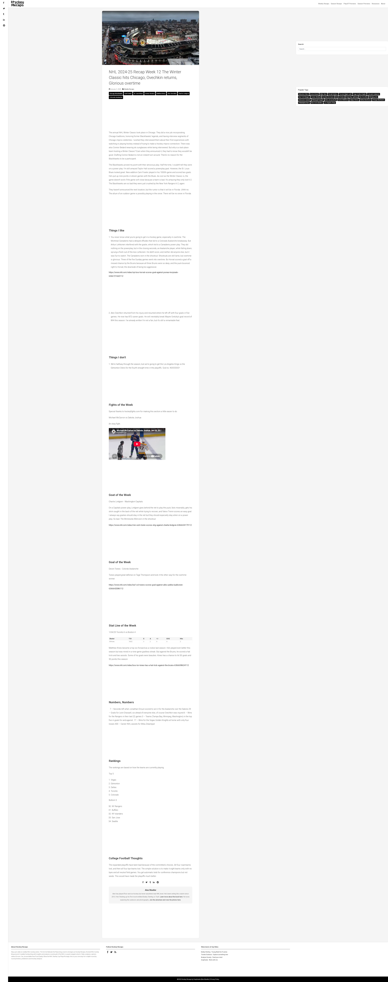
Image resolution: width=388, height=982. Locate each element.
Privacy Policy (214, 979)
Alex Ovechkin (363, 97)
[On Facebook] (4, 3)
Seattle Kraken (340, 97)
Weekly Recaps (323, 4)
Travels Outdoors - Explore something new (214, 954)
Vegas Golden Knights (359, 94)
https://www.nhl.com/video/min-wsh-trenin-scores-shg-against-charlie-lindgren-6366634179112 (150, 525)
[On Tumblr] (4, 14)
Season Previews (364, 4)
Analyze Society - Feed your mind (211, 957)
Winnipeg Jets (373, 97)
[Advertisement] (150, 115)
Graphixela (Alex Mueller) (202, 979)
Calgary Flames (354, 100)
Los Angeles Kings (329, 102)
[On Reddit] (4, 25)
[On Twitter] (4, 8)
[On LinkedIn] (4, 20)
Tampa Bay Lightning (351, 97)
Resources (375, 4)
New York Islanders (317, 102)
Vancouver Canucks (304, 100)
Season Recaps (336, 4)
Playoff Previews (350, 4)
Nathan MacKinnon (365, 100)
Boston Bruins (314, 94)
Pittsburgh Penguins (318, 100)
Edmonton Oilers (303, 94)
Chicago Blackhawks (378, 100)
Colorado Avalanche (373, 94)
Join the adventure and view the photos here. (165, 900)
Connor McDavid (316, 97)
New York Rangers (304, 97)
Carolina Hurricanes (328, 97)
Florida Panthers (333, 94)
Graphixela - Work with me (209, 960)
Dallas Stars (323, 94)
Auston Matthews (343, 100)
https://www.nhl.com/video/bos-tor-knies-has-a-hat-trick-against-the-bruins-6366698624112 (149, 665)
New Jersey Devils (330, 100)
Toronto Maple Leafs (345, 94)
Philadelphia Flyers (304, 102)
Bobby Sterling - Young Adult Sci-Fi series (214, 952)
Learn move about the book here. (171, 897)
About (383, 4)
